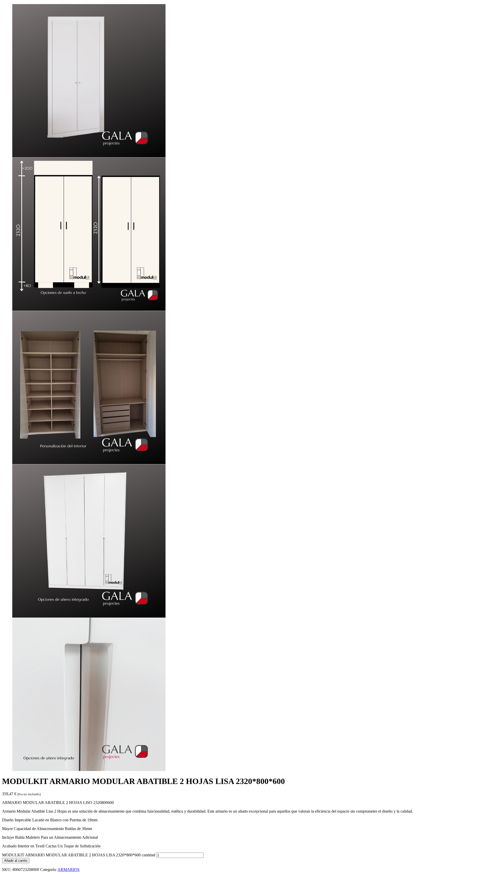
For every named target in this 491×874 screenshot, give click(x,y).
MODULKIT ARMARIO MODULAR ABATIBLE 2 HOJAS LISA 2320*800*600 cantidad (78, 855)
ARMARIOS (69, 869)
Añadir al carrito (15, 860)
